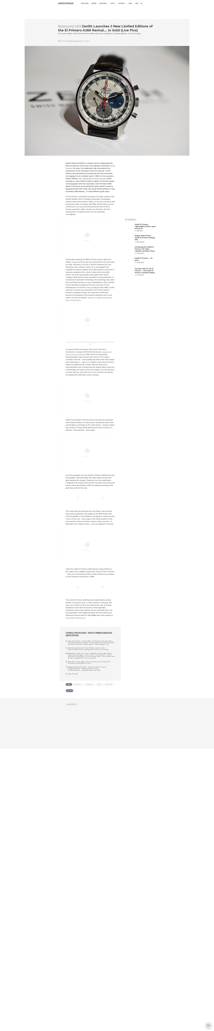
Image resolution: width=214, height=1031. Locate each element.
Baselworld (78, 684)
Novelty (99, 684)
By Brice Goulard (74, 41)
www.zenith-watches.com (76, 618)
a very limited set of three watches (92, 179)
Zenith (68, 684)
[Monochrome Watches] (65, 3)
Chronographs (88, 684)
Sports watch (108, 684)
